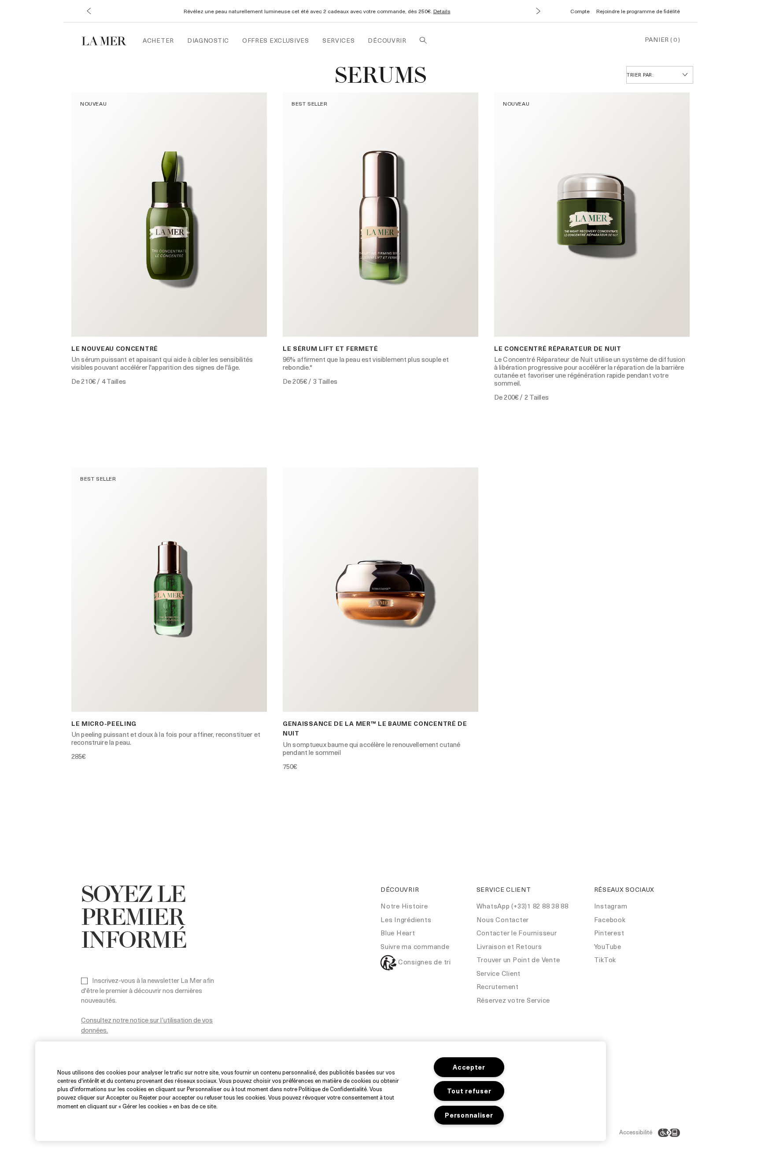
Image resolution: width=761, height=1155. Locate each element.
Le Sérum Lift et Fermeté (330, 348)
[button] (88, 11)
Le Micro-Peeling (104, 723)
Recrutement (498, 986)
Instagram (611, 906)
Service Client (499, 973)
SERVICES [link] (338, 40)
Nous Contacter (503, 919)
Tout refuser (469, 1091)
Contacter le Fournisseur (517, 933)
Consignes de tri (423, 962)
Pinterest (609, 933)
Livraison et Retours (509, 946)
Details (442, 11)
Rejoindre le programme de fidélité (638, 11)
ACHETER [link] (158, 40)
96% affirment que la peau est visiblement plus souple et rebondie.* (366, 363)
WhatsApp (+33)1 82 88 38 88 (523, 906)
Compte (580, 11)
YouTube (607, 946)
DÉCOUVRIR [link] (387, 40)
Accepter (469, 1067)
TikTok (605, 959)
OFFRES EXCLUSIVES (275, 40)
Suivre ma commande (415, 946)
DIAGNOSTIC (208, 40)
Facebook (610, 919)
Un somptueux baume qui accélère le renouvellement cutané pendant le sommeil (371, 748)
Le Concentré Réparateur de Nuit (557, 348)
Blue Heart (397, 933)
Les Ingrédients (405, 919)
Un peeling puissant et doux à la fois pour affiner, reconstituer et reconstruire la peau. (165, 738)
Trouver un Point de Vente (518, 959)
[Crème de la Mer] (108, 40)
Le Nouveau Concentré (114, 348)
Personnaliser (469, 1115)
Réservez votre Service (513, 1000)
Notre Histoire (404, 906)
